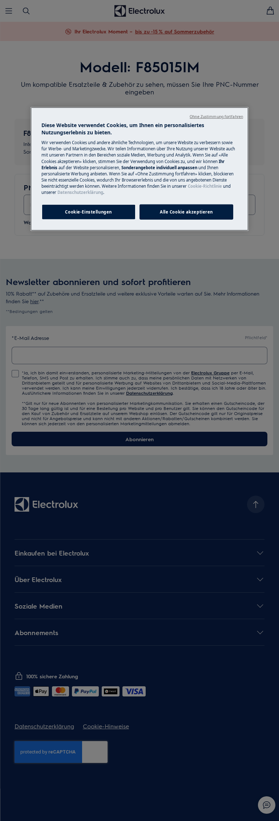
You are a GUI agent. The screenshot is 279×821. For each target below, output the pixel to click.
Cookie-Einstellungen (88, 212)
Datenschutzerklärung (80, 192)
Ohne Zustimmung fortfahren (216, 116)
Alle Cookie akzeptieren (186, 212)
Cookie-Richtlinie (205, 185)
